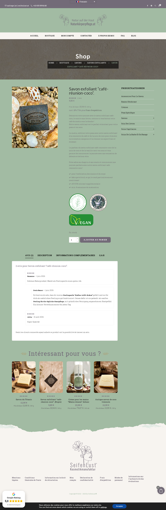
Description (45, 255)
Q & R (101, 255)
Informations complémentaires (75, 255)
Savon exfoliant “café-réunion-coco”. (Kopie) (51, 400)
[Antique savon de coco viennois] (106, 377)
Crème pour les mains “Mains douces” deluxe (78, 400)
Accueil (34, 36)
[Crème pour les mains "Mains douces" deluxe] (78, 377)
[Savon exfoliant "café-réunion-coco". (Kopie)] (51, 377)
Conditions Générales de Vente (33, 479)
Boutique (50, 36)
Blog (133, 36)
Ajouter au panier (95, 240)
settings (103, 507)
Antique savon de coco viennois (105, 400)
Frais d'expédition (94, 110)
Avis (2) (29, 255)
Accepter (119, 506)
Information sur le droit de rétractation (55, 479)
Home (51, 63)
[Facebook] (147, 6)
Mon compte (67, 36)
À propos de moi (106, 36)
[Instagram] (151, 6)
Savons (78, 63)
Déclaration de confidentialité (86, 479)
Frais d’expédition (105, 479)
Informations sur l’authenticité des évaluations (136, 478)
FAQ (123, 36)
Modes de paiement (119, 479)
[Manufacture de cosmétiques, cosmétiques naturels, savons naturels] (83, 20)
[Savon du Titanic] (24, 377)
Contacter (86, 36)
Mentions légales (16, 479)
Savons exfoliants (96, 63)
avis (79, 98)
